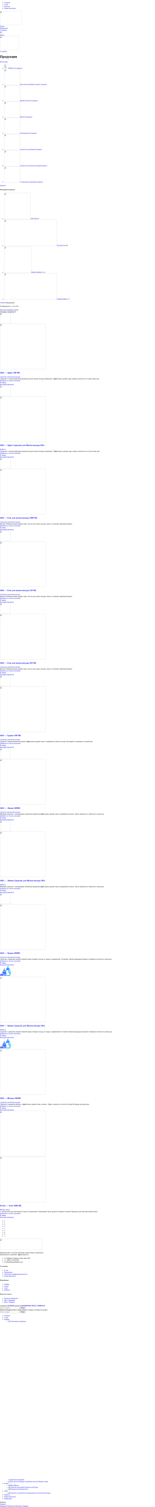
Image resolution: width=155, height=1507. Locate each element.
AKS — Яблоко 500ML (10, 1098)
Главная (3, 303)
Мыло (16, 1485)
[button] (3, 382)
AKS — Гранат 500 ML (10, 735)
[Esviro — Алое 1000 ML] (77, 1156)
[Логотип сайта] (11, 24)
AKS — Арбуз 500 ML (10, 373)
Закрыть (3, 185)
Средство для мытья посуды (10, 377)
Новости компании (11, 1298)
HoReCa (3, 449)
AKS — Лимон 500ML (10, 808)
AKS (6, 1288)
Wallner (6, 1284)
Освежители (23, 1489)
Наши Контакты (10, 1276)
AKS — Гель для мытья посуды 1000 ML (19, 518)
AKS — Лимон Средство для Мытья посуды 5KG (22, 880)
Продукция (8, 1272)
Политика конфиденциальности (15, 1274)
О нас (6, 1270)
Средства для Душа (31, 1487)
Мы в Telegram (9, 1302)
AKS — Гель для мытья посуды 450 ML (18, 663)
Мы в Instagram (9, 1300)
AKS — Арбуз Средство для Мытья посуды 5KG (22, 445)
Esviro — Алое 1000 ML (11, 1206)
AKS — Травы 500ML (10, 953)
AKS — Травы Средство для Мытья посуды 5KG (22, 1026)
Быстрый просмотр (7, 384)
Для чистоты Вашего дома (38, 1481)
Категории (4, 62)
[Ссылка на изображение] (21, 1249)
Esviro (6, 1286)
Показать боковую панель (9, 310)
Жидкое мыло (5, 1210)
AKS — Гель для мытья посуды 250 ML (18, 590)
